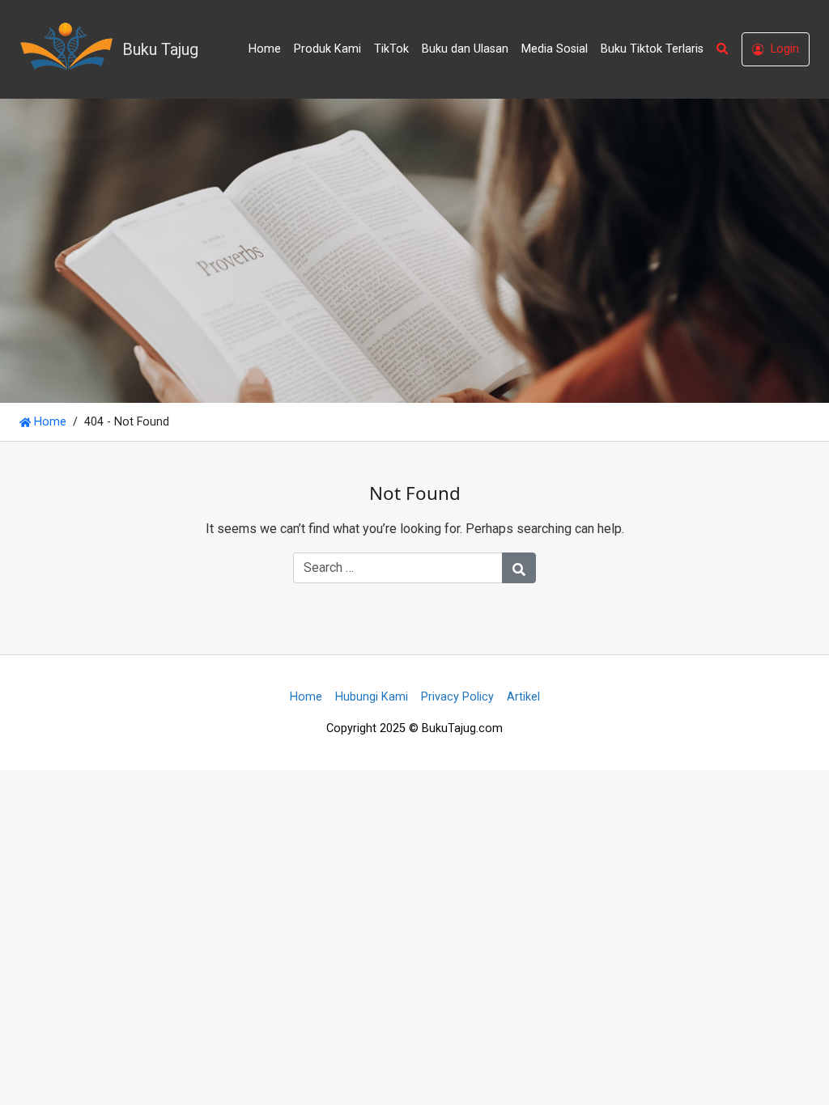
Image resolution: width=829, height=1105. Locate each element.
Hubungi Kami (371, 697)
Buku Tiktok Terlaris (652, 49)
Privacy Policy (457, 697)
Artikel (523, 697)
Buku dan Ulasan (465, 49)
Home (265, 49)
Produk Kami (327, 49)
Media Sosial (554, 49)
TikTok (391, 49)
